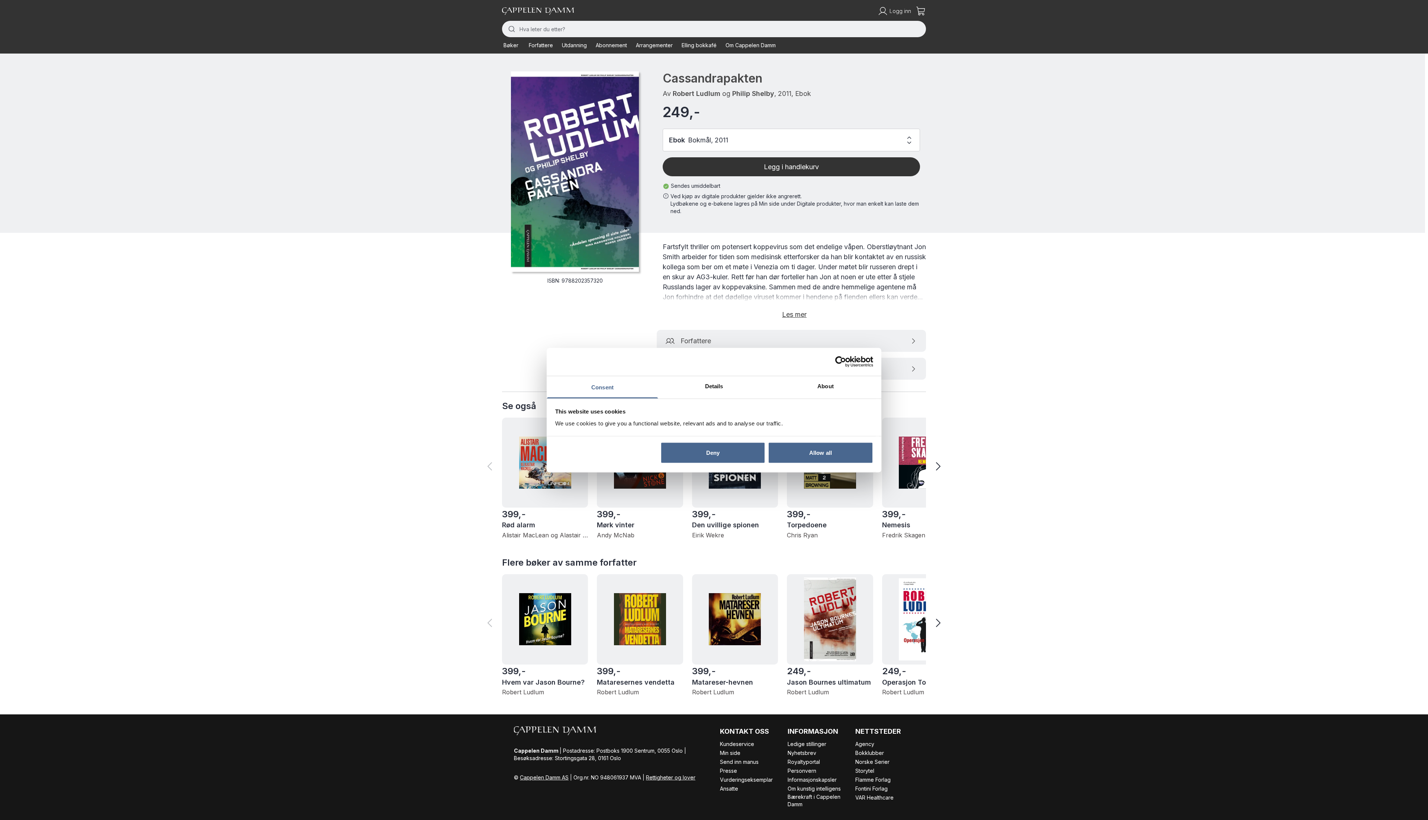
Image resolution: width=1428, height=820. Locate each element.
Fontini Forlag (871, 788)
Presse (728, 771)
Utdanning (574, 45)
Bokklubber (869, 753)
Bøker (511, 45)
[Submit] (511, 29)
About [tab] (825, 386)
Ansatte (729, 788)
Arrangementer (654, 45)
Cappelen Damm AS (544, 777)
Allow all (820, 453)
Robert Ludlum (696, 93)
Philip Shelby (753, 93)
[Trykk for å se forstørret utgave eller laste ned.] (575, 171)
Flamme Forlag (873, 779)
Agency (864, 744)
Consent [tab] (602, 387)
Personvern (802, 771)
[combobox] (714, 29)
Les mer (794, 314)
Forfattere (541, 45)
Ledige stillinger (807, 744)
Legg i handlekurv (791, 167)
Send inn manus (739, 762)
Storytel (864, 771)
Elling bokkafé (699, 45)
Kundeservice (737, 744)
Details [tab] (714, 386)
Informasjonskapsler (812, 779)
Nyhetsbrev (802, 753)
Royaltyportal (804, 762)
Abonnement (611, 45)
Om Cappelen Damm (751, 45)
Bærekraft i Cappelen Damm (814, 800)
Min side (730, 753)
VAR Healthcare (874, 797)
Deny (713, 453)
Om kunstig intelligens (814, 788)
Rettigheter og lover (670, 777)
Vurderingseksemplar (746, 779)
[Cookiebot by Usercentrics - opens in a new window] (840, 361)
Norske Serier (872, 762)
